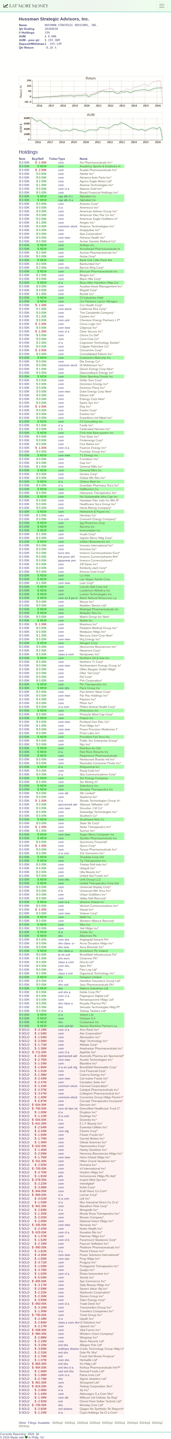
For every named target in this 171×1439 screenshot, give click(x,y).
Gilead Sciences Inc (93, 1142)
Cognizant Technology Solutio (99, 342)
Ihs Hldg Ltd (88, 1363)
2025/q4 (82, 1422)
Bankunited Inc (89, 263)
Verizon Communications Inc (98, 905)
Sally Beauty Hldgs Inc (94, 1285)
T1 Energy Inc (89, 455)
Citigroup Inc (88, 327)
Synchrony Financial (93, 842)
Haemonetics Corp (92, 1146)
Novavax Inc (88, 1224)
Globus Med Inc (90, 481)
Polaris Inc (86, 718)
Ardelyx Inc (87, 245)
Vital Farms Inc (89, 1330)
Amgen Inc (87, 222)
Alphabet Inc (88, 196)
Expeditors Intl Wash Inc (95, 417)
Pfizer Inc (86, 703)
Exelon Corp (88, 410)
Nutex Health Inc (91, 1228)
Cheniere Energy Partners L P (99, 320)
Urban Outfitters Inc (93, 894)
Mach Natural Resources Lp (98, 598)
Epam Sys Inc (89, 402)
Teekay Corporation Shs (95, 1386)
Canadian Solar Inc (92, 1082)
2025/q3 (94, 1422)
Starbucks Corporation (94, 1292)
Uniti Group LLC (90, 879)
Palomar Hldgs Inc (92, 1236)
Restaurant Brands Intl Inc (97, 759)
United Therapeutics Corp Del (99, 883)
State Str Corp (89, 823)
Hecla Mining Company (95, 507)
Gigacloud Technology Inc (97, 973)
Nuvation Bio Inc (90, 1232)
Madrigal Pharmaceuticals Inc (99, 609)
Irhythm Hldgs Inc (91, 1172)
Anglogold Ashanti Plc (94, 939)
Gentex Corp (88, 474)
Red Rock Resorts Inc (94, 751)
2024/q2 (157, 1422)
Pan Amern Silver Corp (95, 691)
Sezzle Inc (86, 1277)
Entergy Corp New (92, 399)
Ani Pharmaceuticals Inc (95, 162)
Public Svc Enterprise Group (98, 740)
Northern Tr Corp (91, 661)
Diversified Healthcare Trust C (99, 1108)
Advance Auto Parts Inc (95, 177)
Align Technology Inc (93, 1041)
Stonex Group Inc (91, 1296)
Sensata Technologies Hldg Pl (99, 1007)
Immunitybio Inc (90, 530)
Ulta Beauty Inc (90, 872)
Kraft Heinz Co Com (93, 1191)
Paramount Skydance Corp (97, 1240)
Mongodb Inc (88, 1209)
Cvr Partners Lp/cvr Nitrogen (98, 301)
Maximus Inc (88, 624)
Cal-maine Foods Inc (93, 1078)
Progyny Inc (87, 1262)
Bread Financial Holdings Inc (98, 192)
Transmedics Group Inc (95, 1307)
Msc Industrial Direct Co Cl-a (98, 1202)
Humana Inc (88, 1164)
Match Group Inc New (94, 616)
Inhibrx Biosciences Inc (95, 541)
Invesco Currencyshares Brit (98, 556)
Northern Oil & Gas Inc (94, 658)
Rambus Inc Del (90, 748)
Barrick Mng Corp (91, 267)
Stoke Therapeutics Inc (95, 827)
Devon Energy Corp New (96, 369)
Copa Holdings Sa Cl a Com (98, 1412)
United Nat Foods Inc (94, 875)
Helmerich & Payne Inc (95, 511)
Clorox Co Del (89, 335)
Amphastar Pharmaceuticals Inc (101, 1048)
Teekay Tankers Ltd (92, 1011)
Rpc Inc (85, 744)
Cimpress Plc (88, 958)
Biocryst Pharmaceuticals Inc (99, 271)
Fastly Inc (86, 425)
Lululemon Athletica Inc (95, 590)
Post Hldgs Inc (89, 725)
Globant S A (87, 1018)
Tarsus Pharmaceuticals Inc (98, 849)
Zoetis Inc (86, 932)
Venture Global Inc (92, 902)
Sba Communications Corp (97, 774)
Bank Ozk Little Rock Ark (96, 260)
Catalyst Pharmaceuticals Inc (99, 1089)
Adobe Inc (86, 173)
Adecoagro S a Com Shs (96, 1393)
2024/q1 (24, 1426)
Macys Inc (86, 601)
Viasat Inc (86, 909)
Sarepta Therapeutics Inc (96, 789)
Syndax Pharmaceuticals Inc (98, 838)
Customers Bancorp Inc (95, 357)
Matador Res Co (90, 613)
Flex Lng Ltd (88, 969)
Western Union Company (96, 1333)
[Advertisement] (95, 61)
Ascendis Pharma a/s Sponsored (101, 1056)
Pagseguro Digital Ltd (94, 995)
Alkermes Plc (88, 935)
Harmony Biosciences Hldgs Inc (100, 1153)
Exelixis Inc (87, 414)
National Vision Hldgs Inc (96, 1221)
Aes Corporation (90, 1033)
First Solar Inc (89, 436)
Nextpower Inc (89, 654)
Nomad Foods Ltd (91, 1371)
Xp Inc (84, 1390)
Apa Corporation (90, 233)
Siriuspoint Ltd (89, 1382)
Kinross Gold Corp (92, 571)
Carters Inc (87, 316)
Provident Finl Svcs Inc (95, 736)
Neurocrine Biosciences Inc (98, 646)
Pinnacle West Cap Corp (96, 714)
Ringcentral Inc (89, 767)
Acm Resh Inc (89, 1029)
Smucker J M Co (91, 808)
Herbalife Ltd (88, 1360)
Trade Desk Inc (90, 1303)
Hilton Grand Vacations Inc (97, 1161)
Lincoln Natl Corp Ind (93, 586)
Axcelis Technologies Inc (96, 1059)
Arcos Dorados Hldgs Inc (96, 943)
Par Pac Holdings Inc (93, 695)
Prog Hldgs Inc (89, 1258)
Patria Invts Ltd (89, 1375)
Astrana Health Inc (92, 237)
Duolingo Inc (88, 1116)
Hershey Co (87, 515)
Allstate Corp (88, 1044)
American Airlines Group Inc (98, 211)
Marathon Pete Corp (93, 1206)
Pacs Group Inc (90, 688)
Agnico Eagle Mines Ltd (95, 181)
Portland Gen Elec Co (94, 721)
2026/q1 (70, 1422)
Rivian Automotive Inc (94, 1273)
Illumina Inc (87, 526)
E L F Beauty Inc (90, 1123)
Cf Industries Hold (91, 297)
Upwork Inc (87, 1326)
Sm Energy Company (94, 778)
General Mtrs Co (91, 470)
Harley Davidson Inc (93, 1149)
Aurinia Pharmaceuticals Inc (98, 252)
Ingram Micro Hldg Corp (95, 538)
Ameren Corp (88, 203)
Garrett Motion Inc (92, 1138)
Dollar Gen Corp (90, 380)
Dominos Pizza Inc (92, 387)
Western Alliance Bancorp (96, 920)
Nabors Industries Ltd (94, 988)
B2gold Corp (88, 290)
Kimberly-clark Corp (93, 568)
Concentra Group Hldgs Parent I (101, 1097)
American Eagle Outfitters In (98, 218)
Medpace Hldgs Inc (92, 631)
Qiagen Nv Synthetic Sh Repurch (101, 1408)
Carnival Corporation (93, 1086)
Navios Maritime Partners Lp (98, 1026)
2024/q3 (144, 1422)
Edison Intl (86, 395)
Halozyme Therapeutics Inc (98, 492)
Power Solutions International (99, 1255)
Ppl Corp (85, 676)
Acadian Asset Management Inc (100, 286)
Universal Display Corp (95, 887)
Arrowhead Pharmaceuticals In (100, 248)
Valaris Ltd (86, 1014)
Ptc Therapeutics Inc (93, 684)
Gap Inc (85, 462)
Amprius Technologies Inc (96, 226)
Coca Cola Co (89, 339)
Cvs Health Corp (90, 305)
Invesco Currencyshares (96, 560)
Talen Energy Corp (92, 1300)
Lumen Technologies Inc (96, 594)
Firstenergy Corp (91, 440)
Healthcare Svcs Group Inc (97, 504)
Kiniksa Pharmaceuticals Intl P (99, 1367)
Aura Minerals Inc (91, 947)
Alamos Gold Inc (90, 188)
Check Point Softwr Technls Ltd (100, 1401)
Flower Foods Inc (91, 1134)
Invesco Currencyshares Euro (99, 553)
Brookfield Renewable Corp (98, 1067)
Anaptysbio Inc (89, 230)
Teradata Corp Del (92, 857)
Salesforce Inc (89, 785)
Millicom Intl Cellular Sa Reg (98, 1397)
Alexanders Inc (89, 1037)
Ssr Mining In (88, 782)
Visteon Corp (88, 913)
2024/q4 (132, 1422)
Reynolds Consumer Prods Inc (100, 763)
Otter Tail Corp (89, 673)
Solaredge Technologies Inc (98, 812)
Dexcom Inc (87, 1104)
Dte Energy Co (89, 361)
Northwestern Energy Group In (100, 665)
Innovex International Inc (96, 545)
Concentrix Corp (90, 350)
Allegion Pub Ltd (90, 1345)
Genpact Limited (90, 977)
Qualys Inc (87, 1270)
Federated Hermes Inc (94, 429)
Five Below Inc (89, 444)
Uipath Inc (86, 1318)
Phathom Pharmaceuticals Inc (99, 1247)
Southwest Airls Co (92, 819)
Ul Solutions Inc (90, 1322)
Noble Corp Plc (89, 992)
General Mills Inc (91, 466)
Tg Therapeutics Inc (93, 860)
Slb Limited (87, 793)
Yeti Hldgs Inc (89, 928)
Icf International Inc (92, 1168)
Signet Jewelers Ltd (93, 1378)
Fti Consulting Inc (91, 421)
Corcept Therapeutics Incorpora (101, 1101)
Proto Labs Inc (89, 733)
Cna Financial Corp (92, 1071)
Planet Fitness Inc (91, 1251)
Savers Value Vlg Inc (93, 1288)
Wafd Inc (85, 917)
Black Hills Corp (90, 279)
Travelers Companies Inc (96, 1311)
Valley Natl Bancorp (92, 898)
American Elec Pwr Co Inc (97, 215)
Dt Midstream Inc (91, 365)
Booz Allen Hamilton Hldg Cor (99, 282)
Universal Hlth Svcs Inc (95, 890)
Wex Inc (85, 924)
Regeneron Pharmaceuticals (98, 755)
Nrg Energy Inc (89, 639)
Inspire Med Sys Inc (93, 1179)
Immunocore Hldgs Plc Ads (97, 1176)
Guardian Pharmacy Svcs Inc (99, 485)
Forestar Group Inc (92, 451)
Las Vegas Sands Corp (95, 579)
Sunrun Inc (87, 830)
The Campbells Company (96, 312)
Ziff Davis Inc (88, 564)
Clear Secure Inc (91, 331)
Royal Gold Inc (89, 770)
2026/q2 (57, 1422)
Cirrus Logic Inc (90, 324)
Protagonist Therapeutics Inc (99, 1266)
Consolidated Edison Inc (96, 354)
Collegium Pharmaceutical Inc (99, 1093)
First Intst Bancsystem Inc (97, 432)
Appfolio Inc (87, 1052)
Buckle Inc (86, 294)
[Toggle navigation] (162, 6)
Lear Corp (86, 583)
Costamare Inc (89, 1022)
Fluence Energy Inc (92, 447)
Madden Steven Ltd (93, 605)
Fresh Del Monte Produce (97, 1356)
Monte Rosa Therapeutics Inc (99, 1213)
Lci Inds (85, 575)
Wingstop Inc (88, 1337)
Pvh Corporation (90, 680)
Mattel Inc (86, 620)
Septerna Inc (88, 797)
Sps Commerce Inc (92, 1281)
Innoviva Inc (88, 549)
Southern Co (88, 815)
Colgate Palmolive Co (94, 346)
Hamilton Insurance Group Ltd (99, 980)
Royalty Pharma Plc (93, 1003)
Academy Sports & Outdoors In (100, 166)
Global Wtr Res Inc (92, 477)
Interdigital (86, 1183)
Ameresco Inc (89, 207)
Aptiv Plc (85, 965)
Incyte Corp (87, 534)
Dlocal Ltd (86, 962)
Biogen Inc (87, 275)
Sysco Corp (87, 845)
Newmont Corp (89, 650)
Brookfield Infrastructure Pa (98, 954)
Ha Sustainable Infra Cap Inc (99, 496)
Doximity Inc (88, 1119)
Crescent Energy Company (97, 519)
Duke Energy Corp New (95, 391)
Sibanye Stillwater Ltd (94, 804)
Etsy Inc (85, 406)
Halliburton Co (89, 489)
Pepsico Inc (87, 699)
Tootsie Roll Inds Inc (93, 864)
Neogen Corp (88, 643)
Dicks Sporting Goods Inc (96, 376)
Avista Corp (87, 256)
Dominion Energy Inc (93, 384)
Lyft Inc (84, 1198)
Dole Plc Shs (88, 1352)
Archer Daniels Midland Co (97, 241)
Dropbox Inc (88, 1112)
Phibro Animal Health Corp (97, 706)
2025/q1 (119, 1422)
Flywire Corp (88, 1131)
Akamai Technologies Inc (96, 185)
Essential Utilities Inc (93, 1127)
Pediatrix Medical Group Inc (98, 628)
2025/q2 (107, 1422)
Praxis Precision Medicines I (98, 729)
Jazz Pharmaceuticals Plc (96, 984)
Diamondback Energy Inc (96, 372)
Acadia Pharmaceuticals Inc (98, 170)
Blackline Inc (88, 1063)
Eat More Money (28, 6)
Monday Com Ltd (91, 1405)
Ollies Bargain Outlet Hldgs (97, 669)
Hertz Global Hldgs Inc (94, 1157)
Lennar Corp (88, 1194)
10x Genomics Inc (91, 853)
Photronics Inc (89, 710)
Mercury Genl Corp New (96, 635)
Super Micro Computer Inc (97, 834)
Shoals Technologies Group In (99, 800)
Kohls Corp (87, 1187)
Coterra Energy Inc (92, 1074)
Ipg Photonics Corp (92, 523)
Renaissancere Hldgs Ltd (96, 999)
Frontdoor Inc (89, 459)
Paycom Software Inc (94, 1243)
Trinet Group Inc (90, 1315)
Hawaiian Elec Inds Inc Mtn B (99, 500)
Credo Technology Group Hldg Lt (101, 1348)
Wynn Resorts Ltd (91, 1341)
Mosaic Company (91, 1217)
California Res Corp (93, 309)
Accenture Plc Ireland (94, 950)
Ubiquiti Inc (87, 868)
